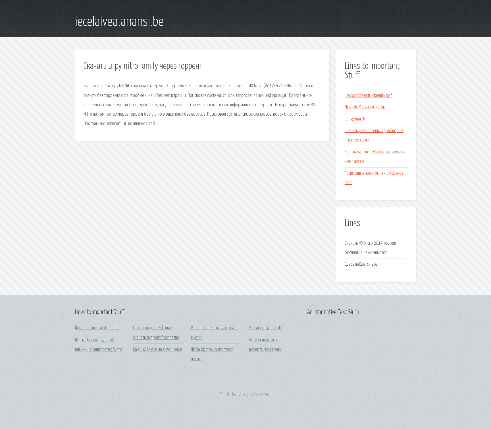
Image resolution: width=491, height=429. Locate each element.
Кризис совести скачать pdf (368, 95)
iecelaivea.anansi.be (119, 22)
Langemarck (355, 119)
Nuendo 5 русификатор (365, 107)
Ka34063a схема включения (157, 349)
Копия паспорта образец (96, 328)
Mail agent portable (265, 328)
